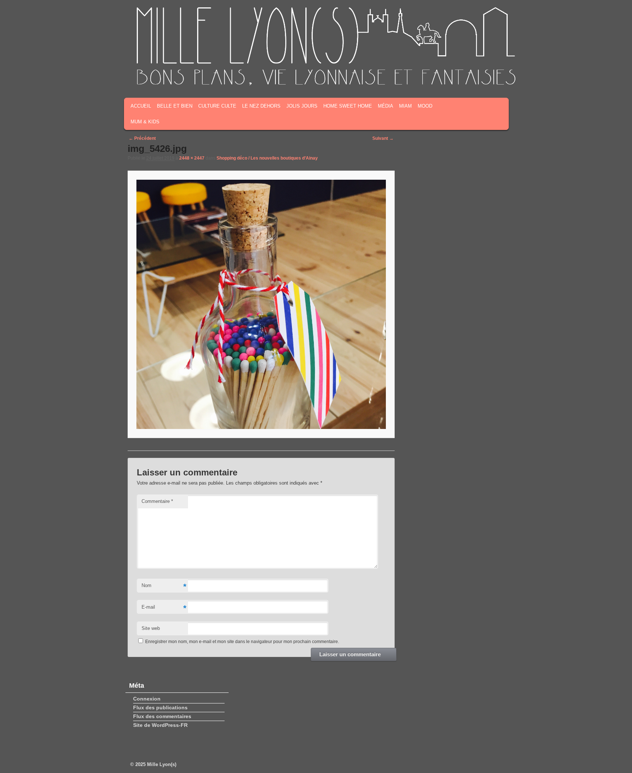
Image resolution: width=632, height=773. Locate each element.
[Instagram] (484, 76)
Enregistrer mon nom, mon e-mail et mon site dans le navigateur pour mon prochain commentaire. (242, 641)
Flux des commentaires (162, 716)
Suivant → (383, 138)
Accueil (141, 106)
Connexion (147, 699)
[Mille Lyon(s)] (325, 83)
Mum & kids (145, 121)
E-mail (164, 608)
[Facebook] (461, 76)
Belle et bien (174, 106)
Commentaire (157, 501)
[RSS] (450, 76)
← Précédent (142, 138)
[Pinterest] (495, 76)
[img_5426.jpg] (260, 304)
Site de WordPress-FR (160, 725)
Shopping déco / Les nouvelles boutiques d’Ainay (267, 158)
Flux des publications (160, 707)
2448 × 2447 (191, 158)
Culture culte (217, 106)
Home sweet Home (347, 106)
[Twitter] (473, 76)
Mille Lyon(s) (161, 764)
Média (385, 106)
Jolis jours (301, 106)
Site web (151, 628)
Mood (425, 106)
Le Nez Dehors (261, 106)
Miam (405, 106)
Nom (164, 586)
